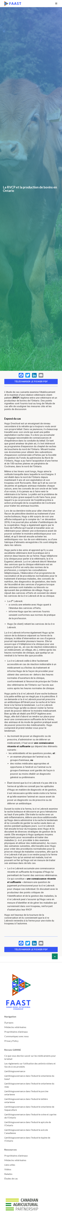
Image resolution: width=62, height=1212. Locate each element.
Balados (8, 1174)
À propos (8, 1022)
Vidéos (7, 1169)
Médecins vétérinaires (15, 1027)
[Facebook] (21, 375)
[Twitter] (28, 375)
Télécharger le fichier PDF (31, 381)
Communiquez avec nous (16, 1036)
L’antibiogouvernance (14, 1071)
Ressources (10, 1149)
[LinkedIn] (34, 375)
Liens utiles (9, 1164)
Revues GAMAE (12, 1049)
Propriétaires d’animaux (16, 1031)
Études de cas (11, 1178)
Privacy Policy (11, 1040)
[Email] (41, 375)
